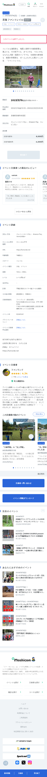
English (22, 4)
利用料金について (23, 713)
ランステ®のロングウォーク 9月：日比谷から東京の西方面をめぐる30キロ (30, 576)
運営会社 (23, 727)
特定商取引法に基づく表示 (23, 731)
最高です (8, 182)
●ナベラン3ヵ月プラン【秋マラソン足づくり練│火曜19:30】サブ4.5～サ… (30, 605)
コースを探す (34, 692)
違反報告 (40, 474)
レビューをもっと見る (23, 211)
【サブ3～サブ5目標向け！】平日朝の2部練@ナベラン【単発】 (30, 620)
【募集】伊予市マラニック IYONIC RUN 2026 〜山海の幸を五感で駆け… (30, 549)
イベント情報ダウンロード (23, 498)
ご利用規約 (23, 718)
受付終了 (37, 773)
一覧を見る (39, 414)
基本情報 (7, 773)
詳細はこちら (20, 320)
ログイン (35, 6)
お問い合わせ (23, 708)
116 (21, 377)
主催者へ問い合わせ (23, 483)
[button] (13, 91)
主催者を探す (34, 682)
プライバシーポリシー (23, 722)
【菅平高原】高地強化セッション (28, 633)
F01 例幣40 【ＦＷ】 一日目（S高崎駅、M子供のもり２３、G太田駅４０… (30, 591)
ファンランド (17, 370)
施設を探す (12, 692)
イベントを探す (12, 682)
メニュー (41, 6)
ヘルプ (23, 704)
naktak (14, 175)
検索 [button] (29, 6)
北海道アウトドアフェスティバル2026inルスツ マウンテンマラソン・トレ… (30, 520)
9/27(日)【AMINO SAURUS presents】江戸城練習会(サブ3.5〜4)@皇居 (29, 535)
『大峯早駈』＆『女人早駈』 (14, 447)
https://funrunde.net (23, 250)
